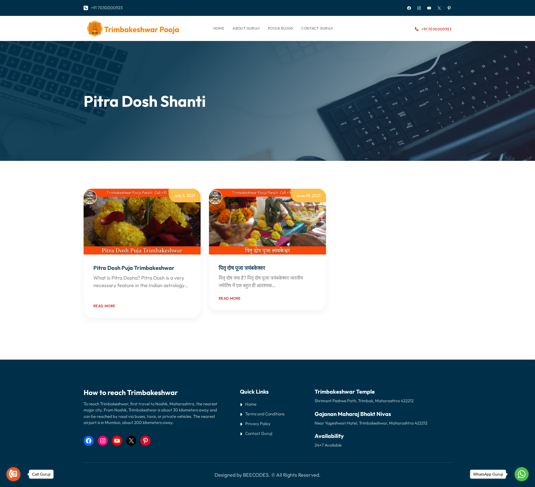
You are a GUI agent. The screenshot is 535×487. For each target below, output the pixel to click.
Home (219, 28)
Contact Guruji (258, 433)
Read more (104, 306)
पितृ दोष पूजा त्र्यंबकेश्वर (242, 267)
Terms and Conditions (264, 413)
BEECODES (256, 475)
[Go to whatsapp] (522, 474)
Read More (105, 293)
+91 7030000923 (107, 7)
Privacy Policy (258, 423)
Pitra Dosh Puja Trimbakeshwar (133, 267)
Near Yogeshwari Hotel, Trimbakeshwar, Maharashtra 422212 (371, 423)
